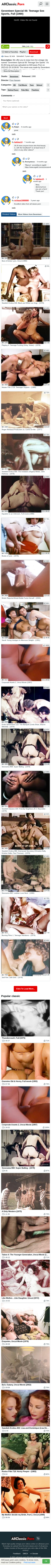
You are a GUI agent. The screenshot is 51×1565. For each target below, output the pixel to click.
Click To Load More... (25, 989)
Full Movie (23, 85)
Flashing (35, 90)
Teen (32, 85)
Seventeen (14, 76)
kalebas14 (18, 142)
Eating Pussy (13, 90)
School (39, 85)
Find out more (29, 1562)
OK (46, 1561)
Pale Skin (25, 90)
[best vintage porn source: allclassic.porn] (22, 1538)
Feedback (17, 1554)
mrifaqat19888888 (21, 200)
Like (7, 47)
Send (6, 118)
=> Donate (34, 1554)
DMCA (25, 1554)
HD (14, 85)
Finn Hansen (14, 80)
